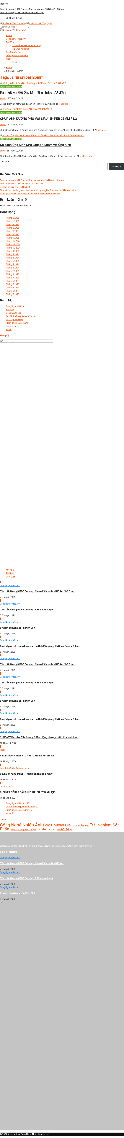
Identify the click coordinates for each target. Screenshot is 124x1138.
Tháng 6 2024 (12, 258)
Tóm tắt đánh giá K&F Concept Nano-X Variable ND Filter (32, 863)
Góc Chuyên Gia (13, 52)
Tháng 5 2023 (12, 284)
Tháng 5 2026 (12, 221)
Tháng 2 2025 (12, 234)
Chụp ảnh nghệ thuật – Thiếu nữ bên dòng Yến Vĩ (26, 773)
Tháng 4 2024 (12, 264)
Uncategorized (13, 326)
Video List (16, 62)
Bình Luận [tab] (10, 577)
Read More (63, 104)
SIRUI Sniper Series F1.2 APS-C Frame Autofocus (27, 755)
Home (9, 35)
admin (3, 98)
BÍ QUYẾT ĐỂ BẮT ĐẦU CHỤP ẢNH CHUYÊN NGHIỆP (27, 792)
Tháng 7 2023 (12, 277)
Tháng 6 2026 (12, 218)
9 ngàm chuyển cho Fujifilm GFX (15, 187)
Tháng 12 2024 (13, 241)
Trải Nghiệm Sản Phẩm (17, 55)
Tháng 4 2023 (12, 287)
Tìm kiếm (5, 161)
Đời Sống (10, 42)
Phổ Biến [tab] (10, 573)
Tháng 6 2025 (12, 228)
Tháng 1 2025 (12, 238)
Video (8, 59)
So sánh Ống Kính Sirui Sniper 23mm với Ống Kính (35, 145)
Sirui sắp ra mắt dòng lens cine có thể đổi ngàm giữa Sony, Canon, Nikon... (40, 646)
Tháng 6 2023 (12, 281)
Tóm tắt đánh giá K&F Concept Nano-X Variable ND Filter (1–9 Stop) (32, 9)
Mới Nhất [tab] (10, 570)
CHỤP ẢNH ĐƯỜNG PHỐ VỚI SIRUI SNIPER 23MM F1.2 (38, 118)
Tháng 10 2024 (13, 248)
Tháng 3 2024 (12, 268)
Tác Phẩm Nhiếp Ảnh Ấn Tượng (27, 45)
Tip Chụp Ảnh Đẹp (20, 49)
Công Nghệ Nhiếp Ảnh (16, 39)
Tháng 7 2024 (12, 254)
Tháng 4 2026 (12, 224)
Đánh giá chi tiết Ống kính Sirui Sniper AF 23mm (34, 92)
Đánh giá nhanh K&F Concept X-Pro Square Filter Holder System (30, 193)
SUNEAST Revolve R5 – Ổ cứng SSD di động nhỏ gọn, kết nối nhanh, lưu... (39, 737)
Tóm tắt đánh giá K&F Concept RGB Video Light (22, 12)
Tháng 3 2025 (12, 231)
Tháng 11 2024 (13, 244)
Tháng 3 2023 (12, 291)
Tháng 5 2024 (12, 261)
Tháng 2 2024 (12, 271)
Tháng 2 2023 (12, 294)
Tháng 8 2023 (12, 274)
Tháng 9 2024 (12, 251)
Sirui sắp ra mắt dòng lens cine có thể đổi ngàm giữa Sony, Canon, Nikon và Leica (38, 190)
